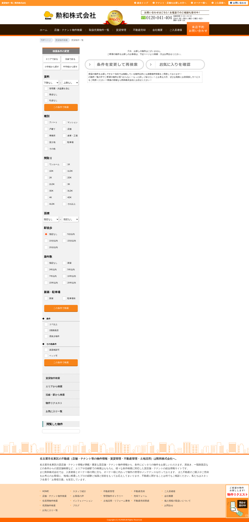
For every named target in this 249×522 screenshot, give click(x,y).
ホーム (43, 29)
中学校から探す (70, 67)
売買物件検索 (49, 505)
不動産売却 (139, 29)
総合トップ (142, 3)
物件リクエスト (54, 403)
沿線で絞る (70, 59)
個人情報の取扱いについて (177, 500)
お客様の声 (78, 496)
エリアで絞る (52, 59)
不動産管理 (108, 491)
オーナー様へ (200, 3)
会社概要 (157, 29)
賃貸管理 (121, 29)
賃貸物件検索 (53, 378)
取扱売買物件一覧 (99, 29)
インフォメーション (83, 500)
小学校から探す (52, 67)
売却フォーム (140, 496)
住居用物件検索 (50, 500)
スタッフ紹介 (79, 491)
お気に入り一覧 (54, 411)
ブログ (76, 505)
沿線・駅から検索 (55, 394)
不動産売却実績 (141, 500)
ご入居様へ (220, 3)
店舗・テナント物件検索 (68, 29)
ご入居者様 (175, 29)
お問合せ (168, 505)
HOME (45, 491)
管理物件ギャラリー (113, 496)
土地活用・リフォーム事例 (116, 500)
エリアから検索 (54, 386)
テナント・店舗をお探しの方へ (171, 3)
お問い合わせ (239, 3)
